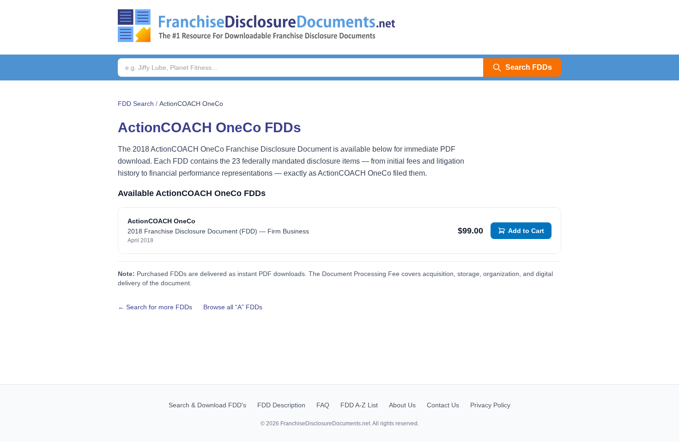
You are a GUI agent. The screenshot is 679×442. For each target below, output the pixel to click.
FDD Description (281, 405)
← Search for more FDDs (155, 307)
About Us (402, 405)
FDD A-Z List (359, 405)
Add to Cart (526, 230)
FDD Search (136, 103)
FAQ (322, 405)
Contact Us (443, 405)
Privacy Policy (490, 405)
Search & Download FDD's (207, 405)
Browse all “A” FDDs (232, 307)
